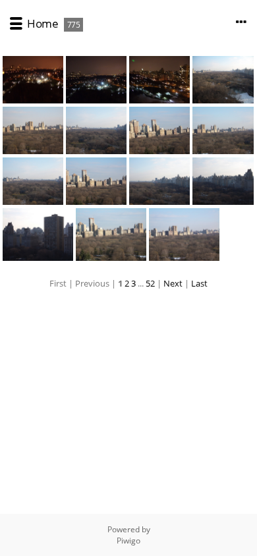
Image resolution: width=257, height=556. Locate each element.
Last (199, 283)
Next (173, 283)
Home (42, 23)
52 (150, 283)
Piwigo (128, 540)
